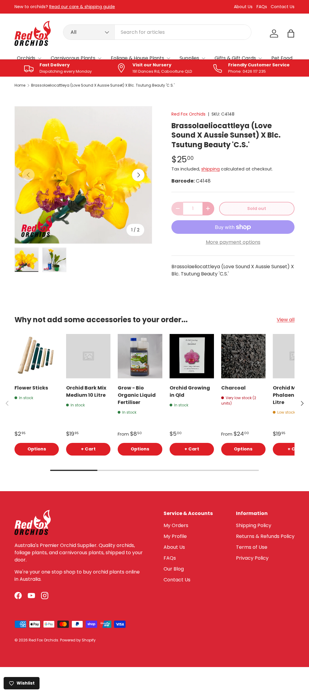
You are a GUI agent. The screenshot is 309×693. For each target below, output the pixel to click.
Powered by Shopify (78, 640)
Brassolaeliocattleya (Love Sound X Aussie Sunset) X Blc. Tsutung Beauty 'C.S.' (102, 85)
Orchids (26, 58)
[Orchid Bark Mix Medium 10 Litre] (88, 356)
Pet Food (281, 58)
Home (19, 85)
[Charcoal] (243, 356)
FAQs (261, 6)
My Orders (176, 525)
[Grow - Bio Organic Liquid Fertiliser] (140, 356)
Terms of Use (251, 547)
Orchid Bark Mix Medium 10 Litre (86, 391)
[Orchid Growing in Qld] (192, 356)
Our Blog (174, 568)
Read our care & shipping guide (82, 7)
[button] (291, 33)
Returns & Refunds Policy (265, 536)
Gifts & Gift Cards (235, 58)
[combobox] (157, 32)
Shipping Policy (253, 525)
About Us (243, 6)
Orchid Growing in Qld (190, 391)
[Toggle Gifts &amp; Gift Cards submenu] (260, 58)
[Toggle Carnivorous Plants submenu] (99, 58)
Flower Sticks (31, 387)
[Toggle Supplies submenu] (203, 58)
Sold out (256, 208)
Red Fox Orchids (188, 114)
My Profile (175, 536)
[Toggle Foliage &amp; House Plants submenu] (168, 58)
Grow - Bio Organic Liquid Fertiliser (137, 395)
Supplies (189, 58)
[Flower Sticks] (36, 356)
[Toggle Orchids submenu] (39, 58)
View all (286, 319)
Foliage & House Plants (137, 58)
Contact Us (283, 6)
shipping (210, 169)
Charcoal (233, 387)
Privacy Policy (252, 558)
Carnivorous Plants (73, 58)
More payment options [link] (233, 242)
